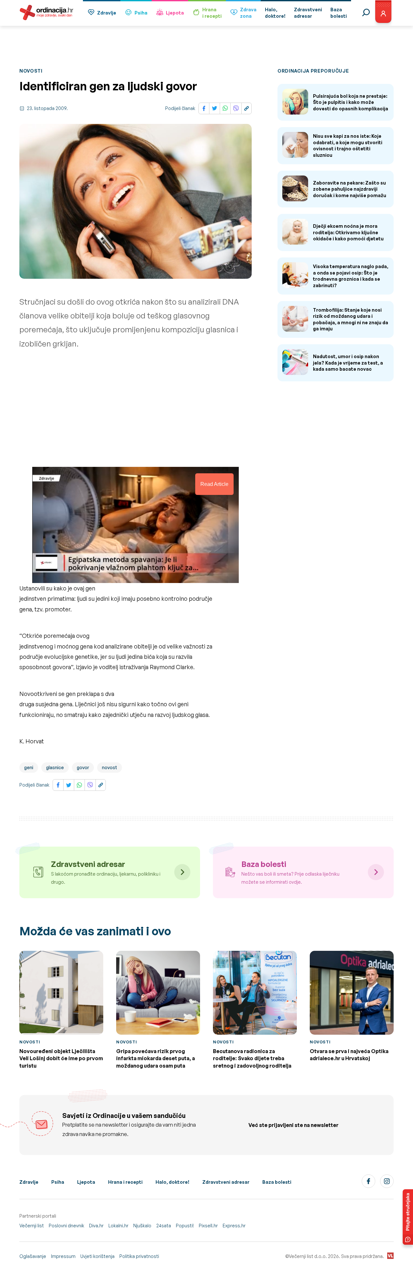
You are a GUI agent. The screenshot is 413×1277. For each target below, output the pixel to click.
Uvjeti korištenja (97, 1256)
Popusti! (185, 1225)
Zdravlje (106, 12)
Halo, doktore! (172, 1182)
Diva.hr (96, 1225)
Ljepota (175, 12)
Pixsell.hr (208, 1225)
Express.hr (234, 1225)
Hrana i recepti (125, 1182)
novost (109, 767)
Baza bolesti (276, 1182)
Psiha (141, 12)
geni (28, 767)
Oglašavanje (32, 1256)
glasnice (55, 767)
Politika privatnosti (139, 1256)
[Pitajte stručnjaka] (408, 1217)
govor (83, 767)
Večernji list (31, 1225)
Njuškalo (142, 1225)
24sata (163, 1225)
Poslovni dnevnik (66, 1225)
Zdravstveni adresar (225, 1182)
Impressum (63, 1256)
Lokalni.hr (118, 1225)
